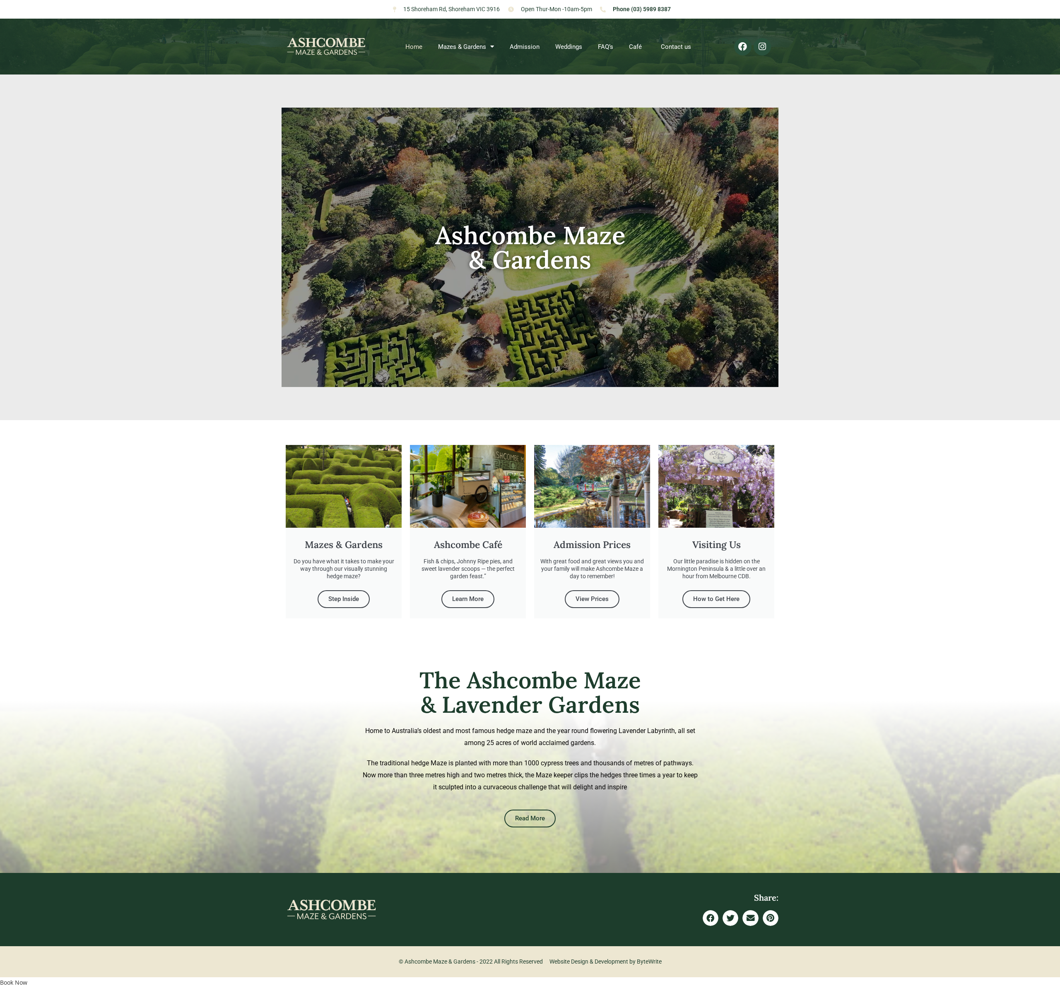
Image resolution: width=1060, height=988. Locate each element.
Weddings (568, 46)
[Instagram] (762, 46)
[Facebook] (743, 46)
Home (413, 46)
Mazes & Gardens (462, 46)
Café (637, 46)
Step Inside (343, 599)
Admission (525, 46)
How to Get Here (716, 599)
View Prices (592, 599)
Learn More (468, 599)
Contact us (676, 46)
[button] (710, 918)
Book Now (13, 982)
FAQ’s (605, 46)
